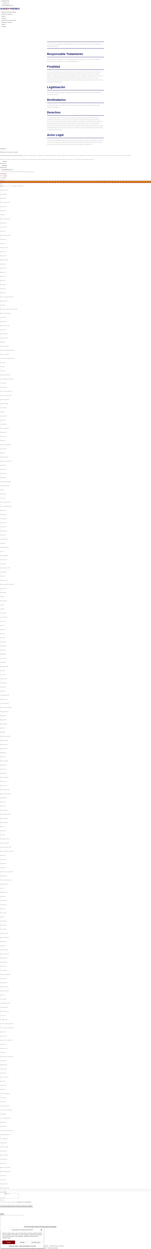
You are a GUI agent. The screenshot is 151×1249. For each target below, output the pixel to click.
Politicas (2, 1200)
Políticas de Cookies (13, 1246)
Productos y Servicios (6, 14)
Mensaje (2, 1198)
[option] (75, 189)
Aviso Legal (33, 1246)
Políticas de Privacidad (24, 1246)
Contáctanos (3, 173)
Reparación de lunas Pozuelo (8, 12)
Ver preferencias (36, 1242)
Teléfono (2, 179)
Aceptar (9, 1242)
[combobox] (75, 183)
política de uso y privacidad (24, 1202)
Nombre (2, 175)
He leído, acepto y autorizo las (16, 1202)
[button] (41, 1230)
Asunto (2, 1192)
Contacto (3, 18)
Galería (3, 16)
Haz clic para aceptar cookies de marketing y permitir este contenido (16, 1206)
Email (1, 177)
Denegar (22, 1242)
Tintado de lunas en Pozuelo (57, 1246)
